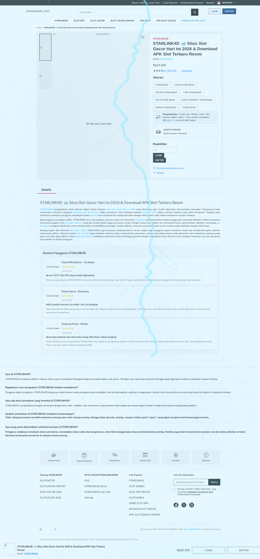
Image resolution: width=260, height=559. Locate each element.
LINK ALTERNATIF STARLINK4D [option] (196, 100)
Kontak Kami (54, 460)
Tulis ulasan (186, 71)
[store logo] (38, 11)
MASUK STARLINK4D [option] (165, 107)
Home (39, 28)
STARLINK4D (166, 59)
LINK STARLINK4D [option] (192, 92)
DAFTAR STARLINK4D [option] (166, 92)
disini (169, 120)
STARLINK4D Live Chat (97, 492)
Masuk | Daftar (139, 3)
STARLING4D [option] (189, 107)
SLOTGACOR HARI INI (52, 486)
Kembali (176, 460)
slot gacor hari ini (73, 223)
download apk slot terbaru (86, 212)
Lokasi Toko (154, 3)
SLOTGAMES (136, 497)
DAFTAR (159, 160)
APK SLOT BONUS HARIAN (144, 514)
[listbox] (185, 96)
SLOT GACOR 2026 (51, 492)
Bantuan (210, 3)
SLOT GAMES (137, 486)
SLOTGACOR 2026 (50, 497)
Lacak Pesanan (170, 3)
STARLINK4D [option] (161, 85)
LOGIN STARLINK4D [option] (185, 85)
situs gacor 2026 (78, 230)
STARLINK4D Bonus (95, 486)
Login (214, 11)
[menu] (130, 20)
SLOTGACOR (47, 480)
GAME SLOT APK (138, 503)
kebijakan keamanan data (200, 492)
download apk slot (84, 236)
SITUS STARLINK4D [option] (165, 100)
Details (46, 189)
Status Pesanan (84, 461)
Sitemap (88, 497)
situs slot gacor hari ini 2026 (120, 209)
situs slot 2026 (149, 212)
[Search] (194, 12)
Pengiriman (114, 460)
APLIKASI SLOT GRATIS (142, 509)
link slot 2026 (83, 233)
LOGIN (158, 155)
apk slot (94, 215)
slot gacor (139, 220)
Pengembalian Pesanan (192, 3)
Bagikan (160, 172)
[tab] (46, 190)
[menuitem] (61, 20)
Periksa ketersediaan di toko (170, 168)
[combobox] (138, 12)
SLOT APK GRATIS (139, 492)
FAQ (86, 480)
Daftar (229, 11)
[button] (45, 47)
